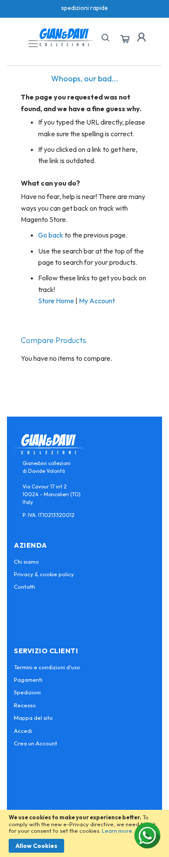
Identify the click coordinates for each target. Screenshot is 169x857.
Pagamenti (28, 679)
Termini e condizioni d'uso (47, 667)
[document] (84, 833)
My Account (97, 300)
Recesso (25, 705)
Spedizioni (27, 692)
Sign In (141, 37)
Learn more (117, 830)
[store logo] (64, 37)
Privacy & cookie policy (44, 574)
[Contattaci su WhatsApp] (147, 835)
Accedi (23, 730)
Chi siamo (26, 561)
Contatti (24, 586)
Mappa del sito (33, 717)
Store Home (56, 300)
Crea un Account (35, 743)
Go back (50, 235)
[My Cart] (125, 39)
